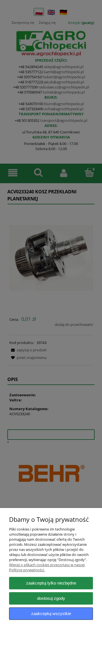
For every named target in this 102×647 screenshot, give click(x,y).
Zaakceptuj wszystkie (51, 613)
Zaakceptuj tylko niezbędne (51, 583)
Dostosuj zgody (51, 598)
